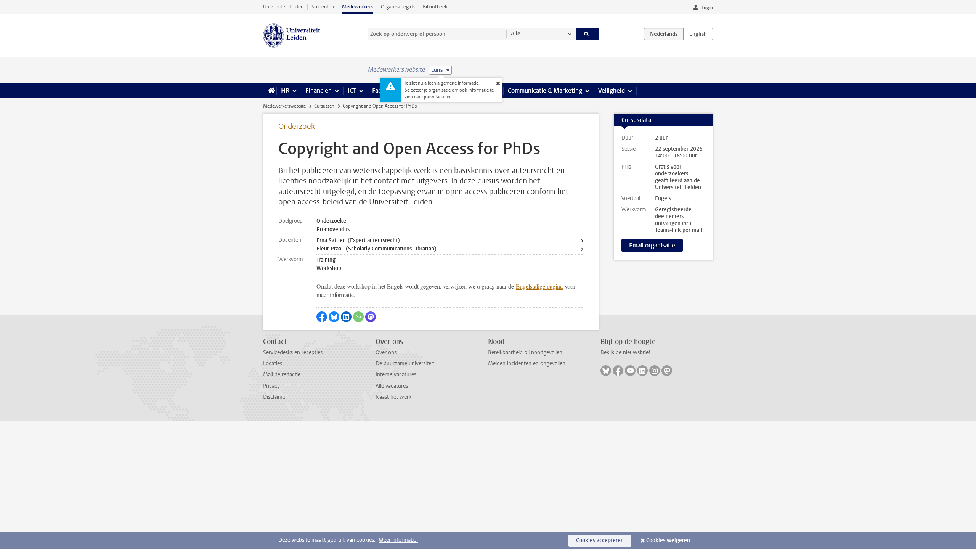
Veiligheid (611, 91)
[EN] (698, 34)
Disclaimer (275, 397)
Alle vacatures (392, 386)
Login (707, 8)
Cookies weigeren (668, 540)
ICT (352, 91)
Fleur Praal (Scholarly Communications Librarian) (376, 248)
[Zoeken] (587, 34)
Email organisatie (652, 245)
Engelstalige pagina (539, 286)
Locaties (272, 363)
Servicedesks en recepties (293, 352)
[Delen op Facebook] (321, 316)
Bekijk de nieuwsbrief (625, 352)
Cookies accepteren (600, 540)
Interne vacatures (396, 374)
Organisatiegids (398, 6)
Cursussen (324, 106)
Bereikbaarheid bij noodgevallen (525, 352)
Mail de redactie (281, 374)
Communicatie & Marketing (545, 91)
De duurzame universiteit (405, 363)
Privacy (271, 386)
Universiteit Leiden (283, 6)
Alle (515, 33)
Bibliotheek (435, 6)
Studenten (322, 6)
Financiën (318, 91)
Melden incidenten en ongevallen (526, 363)
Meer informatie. (398, 540)
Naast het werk (393, 397)
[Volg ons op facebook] (618, 370)
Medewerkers (357, 6)
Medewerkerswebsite (284, 106)
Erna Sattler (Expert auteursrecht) (358, 240)
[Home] (269, 90)
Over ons (386, 352)
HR (285, 91)
